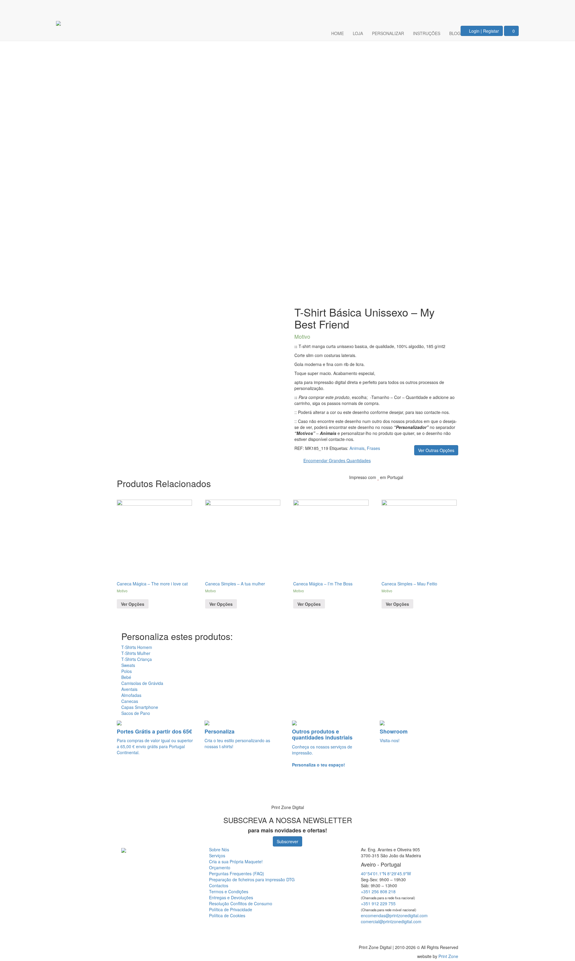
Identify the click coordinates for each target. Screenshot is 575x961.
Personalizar (388, 33)
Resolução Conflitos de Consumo (240, 903)
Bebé (126, 677)
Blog (455, 33)
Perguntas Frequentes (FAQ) (236, 873)
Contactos (218, 885)
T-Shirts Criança (136, 659)
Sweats (128, 665)
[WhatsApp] (12, 791)
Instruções (426, 33)
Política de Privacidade (230, 909)
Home (337, 33)
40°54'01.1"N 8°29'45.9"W (386, 873)
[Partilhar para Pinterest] (440, 486)
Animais (356, 448)
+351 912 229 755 (378, 903)
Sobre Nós (219, 849)
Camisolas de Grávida (142, 683)
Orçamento (219, 867)
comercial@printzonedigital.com (391, 921)
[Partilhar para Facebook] (421, 486)
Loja (358, 33)
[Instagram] (510, 8)
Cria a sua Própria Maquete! (236, 861)
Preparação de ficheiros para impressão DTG (252, 879)
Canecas (129, 701)
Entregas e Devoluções (231, 897)
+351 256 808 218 (378, 891)
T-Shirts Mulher (135, 653)
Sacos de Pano (135, 713)
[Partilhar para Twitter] (431, 486)
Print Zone (448, 956)
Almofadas (131, 695)
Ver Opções (132, 604)
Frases (373, 448)
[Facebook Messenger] (405, 932)
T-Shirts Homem (136, 647)
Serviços (217, 855)
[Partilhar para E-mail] (449, 486)
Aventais (129, 689)
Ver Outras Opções (436, 450)
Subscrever (287, 841)
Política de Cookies (227, 915)
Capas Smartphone (139, 707)
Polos (126, 671)
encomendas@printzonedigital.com (394, 915)
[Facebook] (492, 8)
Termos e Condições (228, 891)
